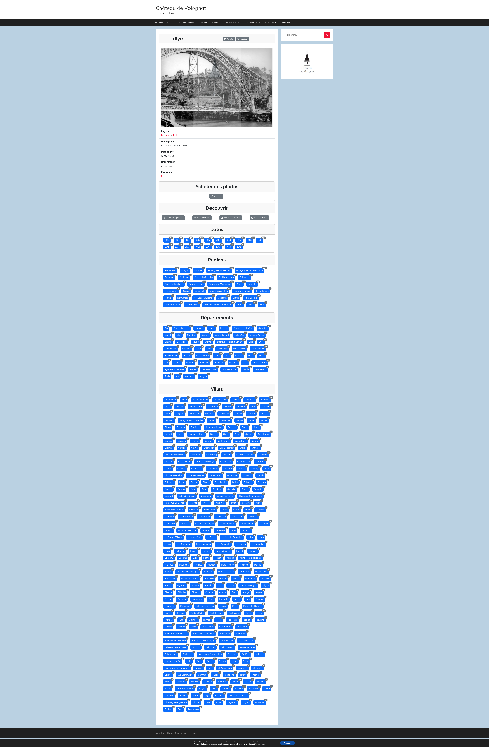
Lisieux (194, 550)
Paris (212, 598)
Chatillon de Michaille (175, 454)
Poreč (249, 612)
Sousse (199, 667)
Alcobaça (266, 399)
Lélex (251, 537)
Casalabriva (241, 440)
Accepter (287, 743)
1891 (178, 246)
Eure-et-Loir (171, 348)
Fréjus (236, 481)
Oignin (266, 585)
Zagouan (233, 702)
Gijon (194, 488)
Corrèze (206, 334)
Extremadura (172, 290)
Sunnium (203, 674)
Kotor (248, 509)
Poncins (181, 612)
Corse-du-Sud (222, 334)
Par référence (203, 217)
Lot (167, 362)
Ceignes (169, 447)
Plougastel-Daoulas (253, 605)
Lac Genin (265, 523)
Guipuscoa (223, 348)
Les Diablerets (224, 543)
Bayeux (252, 413)
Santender (188, 653)
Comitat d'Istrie (197, 283)
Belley (212, 420)
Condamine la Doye (206, 461)
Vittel (208, 702)
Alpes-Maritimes (182, 327)
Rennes (207, 619)
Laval (234, 530)
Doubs (196, 341)
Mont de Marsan (226, 571)
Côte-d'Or (240, 334)
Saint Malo (225, 633)
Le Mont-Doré (195, 537)
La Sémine (170, 523)
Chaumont (196, 454)
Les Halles (241, 543)
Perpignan (186, 605)
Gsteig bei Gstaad (188, 495)
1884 (209, 239)
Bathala (239, 413)
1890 (168, 246)
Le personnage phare (209, 22)
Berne (252, 420)
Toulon (248, 681)
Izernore (246, 502)
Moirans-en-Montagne (188, 571)
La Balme (170, 516)
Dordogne (182, 341)
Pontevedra (235, 612)
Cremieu (228, 468)
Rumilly (169, 626)
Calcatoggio (264, 433)
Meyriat (258, 564)
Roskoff (247, 619)
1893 (198, 246)
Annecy (228, 406)
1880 (168, 239)
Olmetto (196, 592)
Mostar (237, 578)
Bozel (245, 426)
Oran (235, 592)
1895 (219, 246)
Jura (228, 355)
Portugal (165, 135)
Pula (182, 619)
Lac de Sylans (248, 523)
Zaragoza (260, 702)
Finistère (187, 348)
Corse (240, 283)
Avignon (180, 413)
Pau (248, 598)
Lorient (240, 550)
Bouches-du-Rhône (244, 327)
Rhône (194, 369)
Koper (237, 509)
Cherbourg (212, 454)
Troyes (203, 688)
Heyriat (194, 502)
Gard (199, 348)
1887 (240, 239)
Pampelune (198, 598)
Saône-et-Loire (210, 369)
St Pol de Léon (225, 667)
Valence (239, 688)
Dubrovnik (233, 475)
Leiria (251, 355)
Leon (262, 537)
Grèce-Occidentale (219, 290)
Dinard (169, 341)
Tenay (243, 674)
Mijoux (169, 571)
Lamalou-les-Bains (188, 530)
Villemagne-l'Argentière (176, 702)
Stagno (169, 674)
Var (178, 376)
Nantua (196, 585)
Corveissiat (197, 468)
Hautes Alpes (172, 355)
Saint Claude (226, 626)
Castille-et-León (227, 276)
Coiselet (169, 461)
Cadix (226, 433)
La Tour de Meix (228, 523)
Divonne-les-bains (174, 475)
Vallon (267, 688)
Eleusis (261, 475)
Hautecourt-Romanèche (251, 495)
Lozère (178, 362)
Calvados (263, 327)
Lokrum (207, 550)
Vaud (262, 304)
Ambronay (213, 406)
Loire (262, 355)
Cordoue (261, 461)
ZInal (181, 708)
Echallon (248, 475)
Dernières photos (232, 217)
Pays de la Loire (173, 304)
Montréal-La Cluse (190, 578)
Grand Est (200, 290)
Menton (212, 564)
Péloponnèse (193, 304)
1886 (229, 239)
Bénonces (226, 420)
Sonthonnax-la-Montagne (178, 667)
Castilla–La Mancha (204, 276)
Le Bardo (247, 530)
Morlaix (224, 578)
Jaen (259, 502)
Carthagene (224, 440)
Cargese (182, 440)
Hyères (207, 502)
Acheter (230, 39)
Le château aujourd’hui (164, 22)
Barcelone (224, 413)
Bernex (264, 420)
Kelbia (225, 509)
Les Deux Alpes (204, 543)
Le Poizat (212, 537)
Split (211, 667)
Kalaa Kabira (210, 509)
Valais (251, 304)
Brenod (169, 433)
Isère (218, 355)
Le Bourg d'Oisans (174, 537)
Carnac (196, 440)
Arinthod (242, 406)
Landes (239, 355)
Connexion (285, 22)
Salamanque (171, 653)
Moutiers (266, 578)
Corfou (169, 468)
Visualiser (244, 39)
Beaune (265, 413)
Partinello (224, 598)
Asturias (199, 270)
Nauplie (209, 585)
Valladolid (254, 688)
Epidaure (170, 481)
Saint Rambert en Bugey (204, 640)
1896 (229, 246)
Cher (180, 334)
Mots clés (166, 172)
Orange (246, 592)
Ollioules (182, 592)
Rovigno (261, 619)
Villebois (220, 695)
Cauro (256, 440)
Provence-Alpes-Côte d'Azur (218, 304)
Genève (169, 488)
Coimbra (264, 454)
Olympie (210, 592)
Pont (163, 176)
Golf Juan (217, 488)
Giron (204, 488)
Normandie (183, 297)
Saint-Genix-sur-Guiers (176, 647)
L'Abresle (261, 509)
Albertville (250, 399)
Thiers (168, 681)
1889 (260, 239)
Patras (238, 598)
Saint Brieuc (208, 626)
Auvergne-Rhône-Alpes (220, 270)
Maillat (219, 557)
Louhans (254, 550)
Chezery (227, 454)
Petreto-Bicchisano (205, 605)
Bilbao (168, 426)
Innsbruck (220, 502)
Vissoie (197, 702)
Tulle (214, 688)
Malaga (231, 557)
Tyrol (240, 304)
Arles (254, 406)
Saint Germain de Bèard (177, 633)
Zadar (219, 702)
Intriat (234, 502)
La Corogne (205, 516)
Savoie (246, 369)
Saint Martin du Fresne (176, 640)
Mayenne (205, 362)
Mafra (206, 557)
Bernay (240, 420)
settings (261, 744)
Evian (182, 481)
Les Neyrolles (259, 543)
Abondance (171, 399)
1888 (250, 239)
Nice (221, 585)
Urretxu (226, 688)
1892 (188, 246)
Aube (212, 327)
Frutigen (262, 481)
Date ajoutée (168, 162)
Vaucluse (190, 376)
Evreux (194, 481)
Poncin (169, 612)
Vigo (208, 695)
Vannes (184, 695)
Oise (246, 362)
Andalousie (171, 270)
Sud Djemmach (186, 674)
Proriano (169, 619)
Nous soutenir (270, 22)
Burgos (214, 433)
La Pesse (253, 516)
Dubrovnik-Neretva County (230, 341)
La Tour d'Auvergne (205, 523)
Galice (187, 290)
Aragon (185, 270)
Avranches (195, 413)
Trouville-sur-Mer (185, 688)
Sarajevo (233, 653)
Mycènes (182, 585)
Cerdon (182, 447)
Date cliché (167, 151)
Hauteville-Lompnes (175, 502)
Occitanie (223, 297)
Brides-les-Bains (197, 433)
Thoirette (181, 681)
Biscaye (224, 327)
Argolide (200, 327)
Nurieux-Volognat (249, 585)
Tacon (216, 674)
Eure (262, 341)
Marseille (170, 564)
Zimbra (169, 708)
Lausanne (220, 530)
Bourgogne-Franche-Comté (250, 270)
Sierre (235, 660)
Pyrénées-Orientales (175, 369)
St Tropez (258, 667)
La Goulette (238, 516)
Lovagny (170, 557)
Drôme (209, 341)
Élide (251, 341)
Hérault (187, 355)
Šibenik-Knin (261, 369)
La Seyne (186, 523)
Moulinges (251, 578)
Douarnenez (216, 475)
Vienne (196, 695)
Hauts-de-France (243, 290)
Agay (185, 399)
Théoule (256, 674)
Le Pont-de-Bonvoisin (233, 537)
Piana (235, 605)
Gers (210, 348)
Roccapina (233, 619)
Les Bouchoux (184, 543)
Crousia (242, 468)
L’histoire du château (187, 22)
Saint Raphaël (227, 640)
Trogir (168, 688)
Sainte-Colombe (247, 647)
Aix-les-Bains (221, 399)
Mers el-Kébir (228, 564)
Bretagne (170, 276)
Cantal (168, 334)
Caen (237, 433)
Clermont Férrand (245, 454)
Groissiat (169, 495)
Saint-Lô (197, 647)
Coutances (213, 468)
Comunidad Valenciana (220, 283)
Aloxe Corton (196, 406)
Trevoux (261, 681)
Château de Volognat (181, 8)
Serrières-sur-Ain (173, 660)
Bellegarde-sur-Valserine (192, 420)
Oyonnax (183, 598)
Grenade (259, 488)
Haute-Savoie (258, 348)
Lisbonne (181, 550)
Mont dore (245, 571)
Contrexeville (244, 461)
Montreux (210, 578)
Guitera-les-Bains (226, 495)
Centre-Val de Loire (175, 283)
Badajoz (210, 413)
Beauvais (170, 420)
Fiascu (207, 481)
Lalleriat (169, 530)
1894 (209, 246)
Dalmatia (253, 283)
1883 (198, 239)
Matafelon (184, 564)
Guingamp (207, 495)
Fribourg (249, 481)
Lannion (206, 530)
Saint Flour (243, 626)
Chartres (256, 447)
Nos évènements (232, 22)
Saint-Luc (211, 647)
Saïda (194, 626)
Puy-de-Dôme (260, 362)
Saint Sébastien (247, 640)
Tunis (168, 376)
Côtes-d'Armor (258, 334)
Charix (243, 447)
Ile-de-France (263, 290)
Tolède (236, 681)
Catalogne (245, 276)
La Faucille (221, 516)
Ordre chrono (260, 217)
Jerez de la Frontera (175, 509)
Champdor (209, 447)
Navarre (234, 362)
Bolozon (181, 426)
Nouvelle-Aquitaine (204, 297)
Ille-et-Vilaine (203, 355)
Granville (232, 488)
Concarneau (185, 461)
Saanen (182, 626)
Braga (257, 426)
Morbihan (219, 362)
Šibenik (223, 660)
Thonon (195, 681)
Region (165, 131)
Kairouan (194, 509)
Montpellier (171, 578)
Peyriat (224, 605)
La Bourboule (187, 516)
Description (167, 141)
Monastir (209, 571)
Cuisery (255, 468)
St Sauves (243, 667)
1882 (188, 239)
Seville (211, 660)
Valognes (170, 695)
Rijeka (219, 619)
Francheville (221, 481)
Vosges (204, 376)
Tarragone (230, 674)
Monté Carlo (262, 571)
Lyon (196, 557)
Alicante (180, 406)
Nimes (232, 585)
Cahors (249, 433)
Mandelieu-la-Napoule (251, 557)
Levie (168, 550)
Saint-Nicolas (228, 647)
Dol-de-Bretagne (197, 475)
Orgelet (259, 592)
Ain (167, 327)
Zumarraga (194, 708)
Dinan (267, 468)
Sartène (246, 653)
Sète (190, 660)
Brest (181, 433)
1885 (219, 239)
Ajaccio (236, 399)
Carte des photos (175, 217)
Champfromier (227, 447)
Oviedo (169, 598)
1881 (178, 239)
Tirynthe (208, 681)
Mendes (199, 564)
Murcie (169, 585)
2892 (240, 246)
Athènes (266, 406)
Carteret (209, 440)
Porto (176, 135)
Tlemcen (223, 681)
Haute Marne (240, 348)
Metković (245, 564)
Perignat (260, 598)
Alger (168, 406)
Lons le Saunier (224, 550)
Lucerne (183, 557)
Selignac (260, 653)
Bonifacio (196, 426)
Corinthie (192, 334)
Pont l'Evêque (217, 612)
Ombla (223, 592)
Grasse (245, 488)
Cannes (169, 440)
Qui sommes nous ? (252, 22)
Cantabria (184, 276)
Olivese (169, 592)
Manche (190, 362)
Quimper (194, 619)
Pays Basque (252, 297)
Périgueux (170, 605)
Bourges (233, 426)
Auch (168, 413)
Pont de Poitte (198, 612)
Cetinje (195, 447)
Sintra (246, 660)
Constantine (226, 461)
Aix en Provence (201, 399)
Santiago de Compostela (210, 653)
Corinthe (182, 468)
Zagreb (246, 702)
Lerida (168, 543)
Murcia (169, 297)
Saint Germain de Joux (204, 633)
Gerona (182, 488)
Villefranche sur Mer (239, 695)
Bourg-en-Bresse (214, 426)
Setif (200, 660)
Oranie (236, 297)
